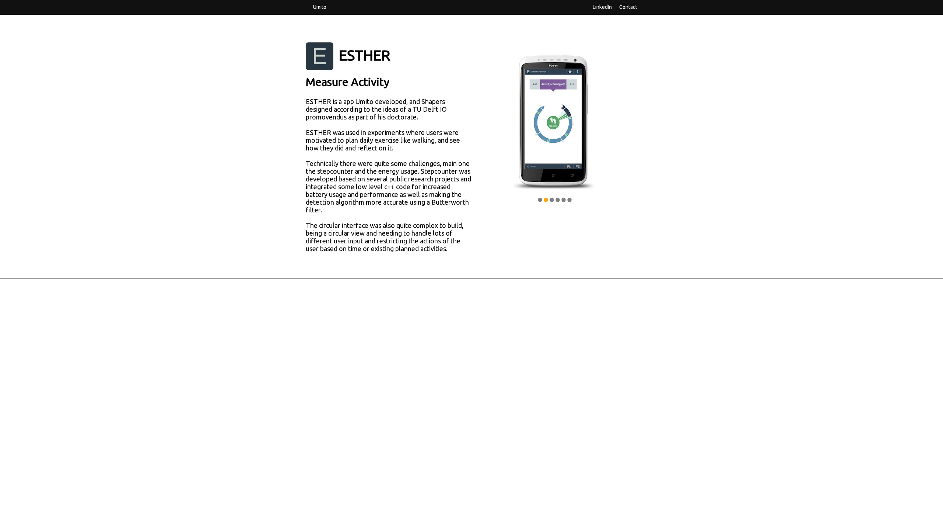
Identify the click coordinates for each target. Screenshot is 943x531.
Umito (319, 6)
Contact (628, 6)
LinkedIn (602, 6)
